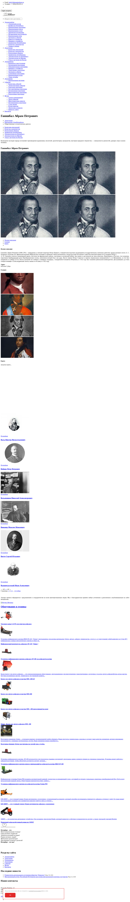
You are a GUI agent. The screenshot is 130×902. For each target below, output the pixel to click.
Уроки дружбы (13, 77)
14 (17, 591)
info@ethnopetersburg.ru (16, 2)
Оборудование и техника (13, 606)
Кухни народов (13, 106)
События (7, 82)
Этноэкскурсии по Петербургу (18, 56)
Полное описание (10, 240)
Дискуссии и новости (15, 108)
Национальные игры (15, 36)
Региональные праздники (16, 91)
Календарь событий (14, 84)
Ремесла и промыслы (15, 39)
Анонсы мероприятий (15, 97)
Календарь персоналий (15, 49)
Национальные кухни (15, 31)
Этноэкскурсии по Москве (17, 58)
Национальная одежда (15, 29)
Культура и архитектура (16, 44)
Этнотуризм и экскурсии (16, 70)
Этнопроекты (9, 61)
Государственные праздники (17, 89)
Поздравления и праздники (17, 103)
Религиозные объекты (15, 53)
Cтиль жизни (12, 104)
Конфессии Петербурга (15, 25)
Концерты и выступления (16, 63)
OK (10, 895)
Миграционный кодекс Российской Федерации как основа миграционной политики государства (36, 877)
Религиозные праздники (16, 94)
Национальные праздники (17, 27)
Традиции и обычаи (14, 37)
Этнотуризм (8, 48)
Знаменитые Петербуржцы (17, 43)
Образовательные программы (18, 67)
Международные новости (16, 101)
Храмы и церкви (13, 46)
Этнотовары (9, 79)
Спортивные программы (16, 73)
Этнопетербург (9, 22)
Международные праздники (17, 92)
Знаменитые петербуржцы (17, 55)
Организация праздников (16, 65)
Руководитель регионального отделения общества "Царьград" (25, 875)
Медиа (7, 96)
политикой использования (35, 891)
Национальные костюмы (16, 80)
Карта (6, 243)
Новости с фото (13, 109)
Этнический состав (14, 24)
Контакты (8, 111)
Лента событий (13, 99)
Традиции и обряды (14, 72)
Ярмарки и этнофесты (15, 41)
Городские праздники (15, 87)
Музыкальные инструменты (17, 34)
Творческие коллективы (16, 32)
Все (19, 591)
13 (15, 591)
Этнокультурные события (16, 85)
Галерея (7, 242)
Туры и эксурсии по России (17, 60)
